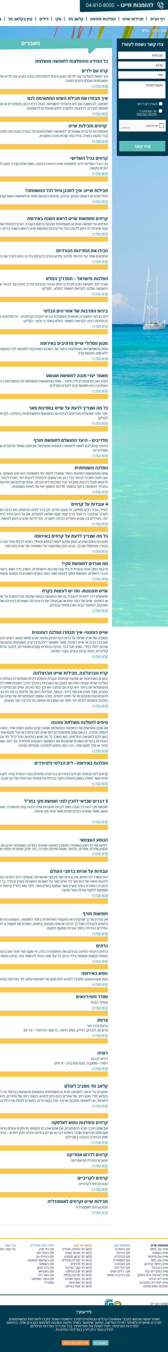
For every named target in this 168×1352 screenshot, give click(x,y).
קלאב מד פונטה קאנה (78, 1253)
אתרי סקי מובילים (42, 1245)
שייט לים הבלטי (158, 1279)
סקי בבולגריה (122, 1256)
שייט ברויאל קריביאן (156, 1264)
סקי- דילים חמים (120, 1271)
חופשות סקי (122, 1245)
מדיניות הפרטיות (146, 114)
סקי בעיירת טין (45, 1256)
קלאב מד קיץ (83, 1245)
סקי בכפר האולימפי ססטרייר (42, 1280)
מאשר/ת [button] (100, 1342)
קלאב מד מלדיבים (81, 1264)
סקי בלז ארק (46, 1249)
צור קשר (10, 1245)
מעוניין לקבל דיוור (147, 103)
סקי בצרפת (123, 1253)
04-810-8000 (100, 5)
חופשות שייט (159, 1245)
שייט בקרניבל (160, 1267)
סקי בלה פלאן (45, 1267)
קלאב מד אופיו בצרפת (78, 1286)
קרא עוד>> (100, 578)
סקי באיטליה (122, 1249)
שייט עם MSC (159, 1249)
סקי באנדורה (122, 1264)
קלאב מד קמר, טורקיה (78, 1267)
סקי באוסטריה (121, 1260)
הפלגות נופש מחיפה (155, 1286)
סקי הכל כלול (122, 1267)
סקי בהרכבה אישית (118, 1275)
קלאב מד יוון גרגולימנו (79, 1271)
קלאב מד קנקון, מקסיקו (78, 1256)
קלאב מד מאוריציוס (80, 1282)
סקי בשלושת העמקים (41, 1260)
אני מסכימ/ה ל (146, 112)
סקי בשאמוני (46, 1264)
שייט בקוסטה (160, 1253)
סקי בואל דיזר (46, 1275)
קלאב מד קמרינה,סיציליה (77, 1260)
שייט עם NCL (159, 1260)
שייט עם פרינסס (158, 1256)
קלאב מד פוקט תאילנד (78, 1279)
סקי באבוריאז (46, 1271)
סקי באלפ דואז (45, 1253)
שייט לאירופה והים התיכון (153, 1275)
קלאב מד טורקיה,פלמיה (77, 1275)
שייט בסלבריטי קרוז (156, 1271)
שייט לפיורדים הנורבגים (154, 1282)
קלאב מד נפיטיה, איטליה (77, 1249)
